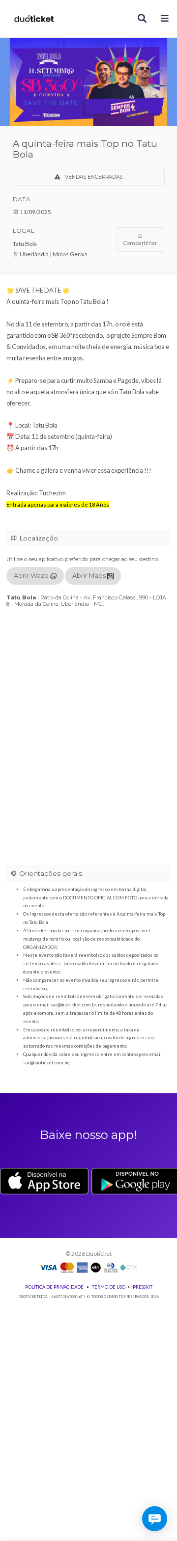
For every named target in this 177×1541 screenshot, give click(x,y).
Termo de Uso (108, 1287)
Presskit (142, 1287)
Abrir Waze (32, 575)
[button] (165, 19)
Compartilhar (140, 243)
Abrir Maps (89, 575)
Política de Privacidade (54, 1287)
